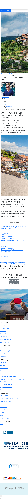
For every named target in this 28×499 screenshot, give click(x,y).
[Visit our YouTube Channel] (17, 321)
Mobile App (3, 410)
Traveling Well (8, 106)
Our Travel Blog (4, 395)
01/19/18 (3, 258)
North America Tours (5, 339)
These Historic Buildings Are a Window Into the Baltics (13, 227)
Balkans (3, 122)
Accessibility (3, 390)
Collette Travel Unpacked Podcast (9, 398)
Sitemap (2, 412)
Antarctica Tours (4, 328)
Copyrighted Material (6, 387)
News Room (3, 407)
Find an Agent (3, 354)
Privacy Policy (3, 374)
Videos (2, 415)
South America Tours (5, 342)
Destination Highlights (7, 74)
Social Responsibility (19, 264)
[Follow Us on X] (12, 321)
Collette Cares (4, 368)
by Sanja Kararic (5, 97)
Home (6, 104)
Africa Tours (3, 325)
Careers (2, 371)
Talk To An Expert (14, 283)
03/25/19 (3, 246)
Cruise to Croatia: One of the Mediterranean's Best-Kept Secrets (12, 239)
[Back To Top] (1, 496)
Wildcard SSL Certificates (14, 469)
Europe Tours (3, 337)
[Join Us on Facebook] (9, 321)
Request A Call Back (14, 280)
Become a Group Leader (6, 351)
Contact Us (3, 348)
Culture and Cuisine (19, 262)
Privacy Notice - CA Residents (8, 376)
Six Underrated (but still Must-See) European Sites (12, 251)
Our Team (2, 365)
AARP (1, 424)
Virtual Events (3, 404)
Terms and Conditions (6, 384)
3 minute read (4, 245)
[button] (14, 466)
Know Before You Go (7, 264)
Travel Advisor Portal (5, 401)
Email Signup (7, 10)
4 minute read (4, 233)
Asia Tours (3, 331)
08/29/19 (3, 235)
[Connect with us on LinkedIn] (14, 321)
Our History (3, 362)
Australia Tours (4, 334)
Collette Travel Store (5, 418)
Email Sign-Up (4, 356)
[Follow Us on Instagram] (11, 321)
